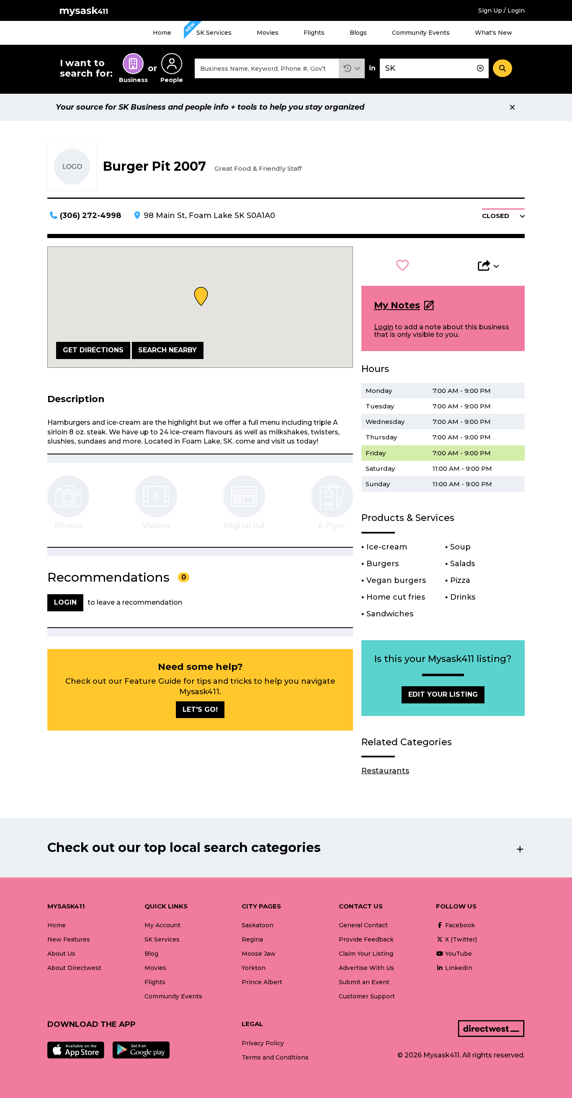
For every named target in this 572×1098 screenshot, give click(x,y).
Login (383, 327)
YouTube (457, 953)
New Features (68, 939)
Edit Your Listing (443, 694)
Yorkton (253, 968)
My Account (162, 925)
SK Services (214, 32)
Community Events (421, 32)
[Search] (502, 68)
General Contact (363, 925)
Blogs (358, 32)
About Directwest (74, 968)
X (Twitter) (460, 939)
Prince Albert (262, 982)
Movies (267, 32)
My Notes (397, 305)
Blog (151, 953)
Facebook (459, 925)
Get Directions (93, 350)
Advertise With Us (366, 968)
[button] (352, 68)
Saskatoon (257, 925)
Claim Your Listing (366, 953)
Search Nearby (167, 350)
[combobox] (267, 68)
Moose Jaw (259, 953)
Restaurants (385, 770)
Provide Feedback (366, 939)
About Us (61, 953)
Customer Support (367, 996)
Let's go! (200, 709)
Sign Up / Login (501, 10)
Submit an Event (364, 982)
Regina (252, 939)
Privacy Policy (263, 1043)
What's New (493, 32)
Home (162, 32)
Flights (314, 32)
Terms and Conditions (275, 1057)
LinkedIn (457, 968)
